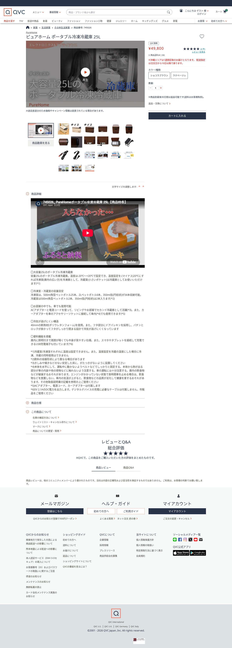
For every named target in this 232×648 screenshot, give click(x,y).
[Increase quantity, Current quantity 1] (161, 88)
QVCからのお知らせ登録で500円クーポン (53, 518)
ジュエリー (121, 20)
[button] (192, 12)
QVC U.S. (97, 626)
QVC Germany (121, 626)
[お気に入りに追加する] (202, 37)
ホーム (134, 20)
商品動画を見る (41, 143)
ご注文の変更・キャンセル (176, 518)
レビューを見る (198, 52)
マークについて (40, 426)
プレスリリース (107, 550)
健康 (109, 20)
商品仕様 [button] (36, 403)
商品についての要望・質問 (46, 431)
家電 (175, 20)
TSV (21, 20)
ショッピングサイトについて (77, 561)
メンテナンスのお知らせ (38, 581)
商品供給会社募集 (108, 555)
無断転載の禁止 (34, 587)
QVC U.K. (108, 626)
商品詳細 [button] (36, 194)
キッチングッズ (150, 20)
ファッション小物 (93, 20)
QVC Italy (135, 626)
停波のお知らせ (34, 576)
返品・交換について (158, 103)
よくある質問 (106, 518)
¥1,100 (157, 55)
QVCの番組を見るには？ (75, 566)
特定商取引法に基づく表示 (149, 550)
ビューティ (57, 20)
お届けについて (70, 550)
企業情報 (104, 539)
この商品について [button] (41, 412)
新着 (45, 20)
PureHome (31, 32)
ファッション (73, 20)
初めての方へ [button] (101, 511)
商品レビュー (103, 467)
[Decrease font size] (143, 186)
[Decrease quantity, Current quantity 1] (150, 88)
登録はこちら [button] (54, 511)
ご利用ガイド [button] (130, 511)
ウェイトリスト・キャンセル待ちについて (54, 422)
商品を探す (9, 20)
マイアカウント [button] (177, 511)
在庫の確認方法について (45, 417)
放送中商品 (33, 20)
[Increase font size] (139, 186)
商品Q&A (128, 467)
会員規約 (140, 555)
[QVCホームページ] (27, 28)
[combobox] (116, 12)
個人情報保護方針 (145, 539)
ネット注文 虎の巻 (126, 518)
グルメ (165, 20)
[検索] (169, 12)
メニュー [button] (37, 12)
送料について (69, 545)
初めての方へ (217, 20)
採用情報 (104, 545)
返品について (69, 555)
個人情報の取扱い (145, 545)
